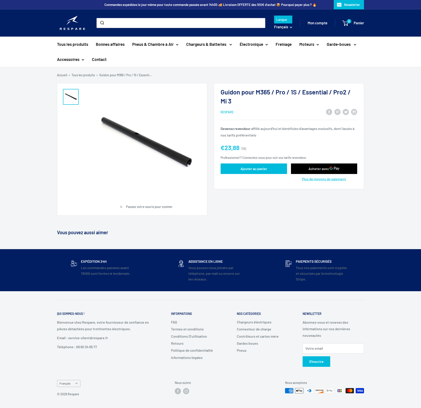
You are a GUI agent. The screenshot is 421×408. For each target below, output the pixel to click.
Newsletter (352, 5)
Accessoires (68, 59)
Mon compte (317, 23)
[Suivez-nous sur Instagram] (186, 391)
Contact (99, 59)
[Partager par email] (354, 111)
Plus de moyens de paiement (324, 179)
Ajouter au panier (254, 169)
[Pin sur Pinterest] (337, 111)
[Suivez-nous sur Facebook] (178, 391)
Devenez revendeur (236, 128)
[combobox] (180, 23)
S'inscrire (316, 361)
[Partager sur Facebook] (329, 111)
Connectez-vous (253, 158)
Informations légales (187, 357)
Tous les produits (72, 44)
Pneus (241, 350)
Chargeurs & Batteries (206, 44)
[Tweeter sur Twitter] (346, 111)
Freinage (284, 44)
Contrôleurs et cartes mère (258, 336)
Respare (227, 112)
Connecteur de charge (254, 329)
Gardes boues (247, 343)
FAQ (174, 322)
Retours (177, 343)
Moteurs (306, 44)
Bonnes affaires (110, 44)
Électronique (251, 44)
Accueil (62, 75)
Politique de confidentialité (192, 350)
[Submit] (102, 23)
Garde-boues (339, 44)
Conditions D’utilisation (189, 336)
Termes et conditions (187, 329)
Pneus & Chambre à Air (153, 44)
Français (65, 383)
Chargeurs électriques (254, 322)
